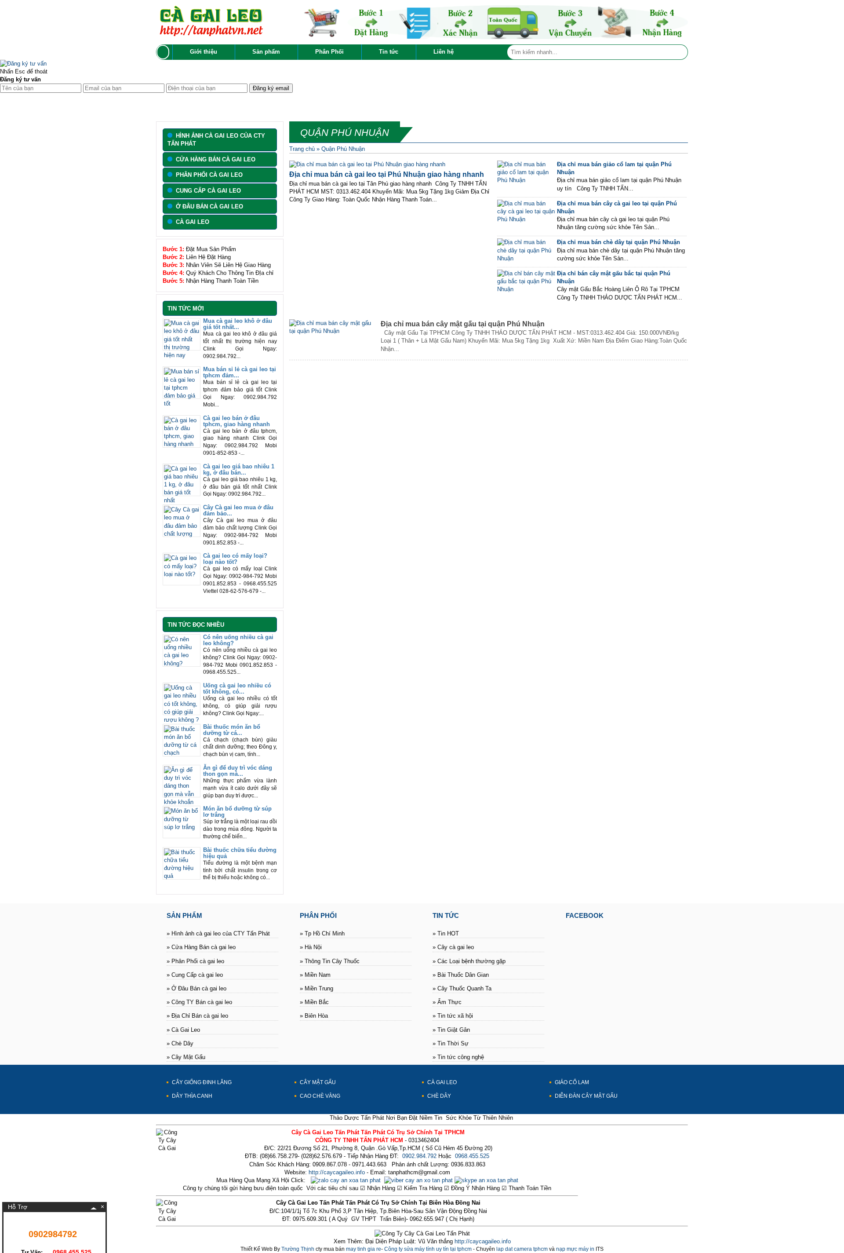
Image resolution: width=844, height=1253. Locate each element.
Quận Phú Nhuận (343, 149)
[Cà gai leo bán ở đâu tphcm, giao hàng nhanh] (181, 444)
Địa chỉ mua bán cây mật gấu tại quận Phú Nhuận (463, 324)
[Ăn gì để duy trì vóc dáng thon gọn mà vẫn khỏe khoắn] (181, 802)
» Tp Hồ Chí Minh (322, 933)
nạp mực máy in (575, 1249)
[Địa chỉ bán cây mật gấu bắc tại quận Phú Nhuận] (526, 289)
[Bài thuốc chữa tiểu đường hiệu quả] (181, 876)
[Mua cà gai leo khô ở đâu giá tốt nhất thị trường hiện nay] (181, 355)
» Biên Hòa (314, 1015)
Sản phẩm (266, 51)
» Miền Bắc (314, 1002)
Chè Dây (439, 1096)
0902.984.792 (418, 1156)
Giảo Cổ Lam (572, 1082)
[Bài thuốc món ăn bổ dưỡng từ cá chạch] (181, 752)
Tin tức (388, 51)
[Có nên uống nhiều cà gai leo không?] (181, 663)
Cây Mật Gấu (318, 1082)
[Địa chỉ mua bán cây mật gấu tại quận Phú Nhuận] (333, 331)
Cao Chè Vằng (320, 1096)
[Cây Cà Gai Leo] (211, 34)
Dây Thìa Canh (192, 1096)
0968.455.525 (472, 1156)
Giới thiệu (203, 51)
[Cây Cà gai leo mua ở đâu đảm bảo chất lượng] (181, 533)
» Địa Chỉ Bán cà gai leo (197, 1015)
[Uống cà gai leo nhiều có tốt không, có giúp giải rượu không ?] (181, 719)
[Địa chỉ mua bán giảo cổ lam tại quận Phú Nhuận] (526, 180)
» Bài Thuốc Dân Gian (461, 975)
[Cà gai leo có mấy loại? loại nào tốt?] (181, 574)
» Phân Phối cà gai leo (195, 961)
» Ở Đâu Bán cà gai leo (196, 988)
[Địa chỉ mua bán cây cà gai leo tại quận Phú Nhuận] (526, 219)
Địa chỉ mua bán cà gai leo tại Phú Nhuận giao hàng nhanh (386, 174)
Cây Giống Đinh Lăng (202, 1082)
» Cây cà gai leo (453, 947)
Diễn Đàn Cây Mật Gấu (586, 1096)
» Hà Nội (311, 947)
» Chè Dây (180, 1043)
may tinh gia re (363, 1249)
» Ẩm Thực (447, 1002)
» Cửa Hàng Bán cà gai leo (201, 947)
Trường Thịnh (297, 1249)
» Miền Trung (316, 988)
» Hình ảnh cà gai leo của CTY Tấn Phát (218, 933)
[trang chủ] (164, 52)
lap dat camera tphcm (522, 1249)
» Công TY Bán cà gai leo (199, 1002)
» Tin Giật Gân (451, 1030)
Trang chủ (302, 149)
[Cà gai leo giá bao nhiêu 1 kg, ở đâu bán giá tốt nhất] (181, 500)
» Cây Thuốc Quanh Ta (462, 988)
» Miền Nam (315, 975)
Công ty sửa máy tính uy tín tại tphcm (428, 1249)
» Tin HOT (446, 933)
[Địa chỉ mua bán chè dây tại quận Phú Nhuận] (526, 258)
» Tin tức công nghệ (458, 1057)
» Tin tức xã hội (453, 1015)
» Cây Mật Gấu (186, 1057)
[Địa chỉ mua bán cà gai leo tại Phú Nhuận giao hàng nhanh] (367, 164)
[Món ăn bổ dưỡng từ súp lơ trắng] (181, 827)
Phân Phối (329, 51)
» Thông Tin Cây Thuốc (330, 961)
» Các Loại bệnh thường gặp (469, 961)
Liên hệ (443, 51)
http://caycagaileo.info (337, 1172)
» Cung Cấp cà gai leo (195, 975)
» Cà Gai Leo (183, 1030)
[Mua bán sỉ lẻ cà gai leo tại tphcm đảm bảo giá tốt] (181, 403)
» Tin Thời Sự (451, 1043)
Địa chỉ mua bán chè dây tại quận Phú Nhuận (618, 242)
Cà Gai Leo (442, 1082)
